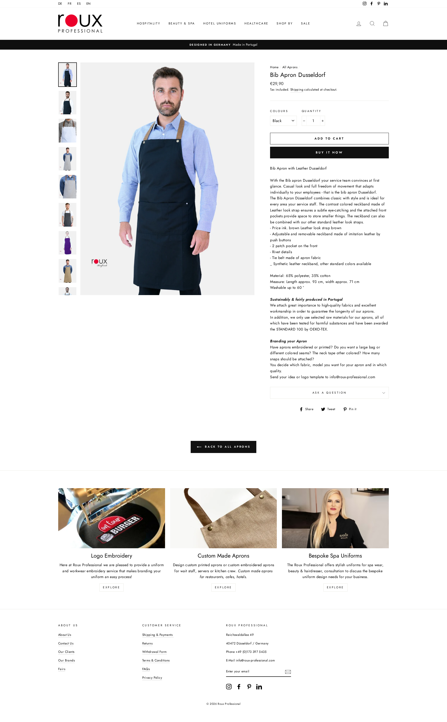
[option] (223, 44)
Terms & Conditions (156, 660)
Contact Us (65, 643)
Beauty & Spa (182, 23)
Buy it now (329, 152)
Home (274, 67)
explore (111, 587)
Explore (335, 587)
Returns (147, 643)
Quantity (312, 111)
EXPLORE (223, 587)
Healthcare (256, 23)
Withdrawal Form (154, 651)
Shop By (285, 23)
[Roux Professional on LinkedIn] (259, 686)
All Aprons (289, 67)
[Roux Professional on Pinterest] (249, 686)
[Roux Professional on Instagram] (229, 686)
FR (69, 3)
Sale (305, 23)
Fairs (61, 669)
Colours (279, 111)
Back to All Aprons (226, 447)
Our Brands (66, 660)
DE (60, 3)
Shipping (296, 89)
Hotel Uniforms (219, 23)
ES (79, 3)
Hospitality (148, 23)
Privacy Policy (152, 677)
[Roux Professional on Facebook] (239, 686)
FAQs (146, 669)
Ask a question (329, 393)
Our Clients (66, 651)
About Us (64, 634)
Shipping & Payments (158, 634)
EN (88, 3)
